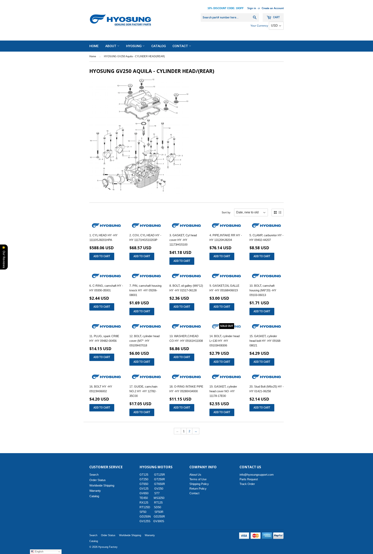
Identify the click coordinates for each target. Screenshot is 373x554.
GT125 (143, 474)
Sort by (226, 212)
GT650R (159, 484)
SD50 (157, 507)
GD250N (145, 516)
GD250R (159, 516)
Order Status (97, 480)
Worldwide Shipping (101, 485)
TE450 (143, 497)
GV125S (144, 521)
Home (94, 46)
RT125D (144, 507)
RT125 (158, 502)
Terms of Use (198, 479)
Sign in (251, 8)
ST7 (156, 493)
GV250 (158, 488)
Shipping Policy (199, 484)
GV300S (158, 521)
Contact (181, 46)
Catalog (158, 46)
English (38, 551)
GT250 (143, 479)
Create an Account (273, 8)
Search (93, 474)
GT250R (159, 479)
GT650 (143, 484)
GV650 (143, 493)
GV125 (143, 488)
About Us (195, 474)
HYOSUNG (134, 46)
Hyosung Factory (108, 546)
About (111, 46)
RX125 (143, 502)
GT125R (159, 474)
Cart (276, 17)
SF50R (158, 511)
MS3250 (159, 497)
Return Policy (198, 488)
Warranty (95, 490)
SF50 (145, 511)
